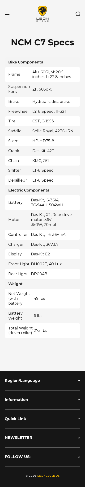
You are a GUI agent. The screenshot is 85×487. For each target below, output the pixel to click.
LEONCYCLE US (48, 475)
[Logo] (42, 13)
